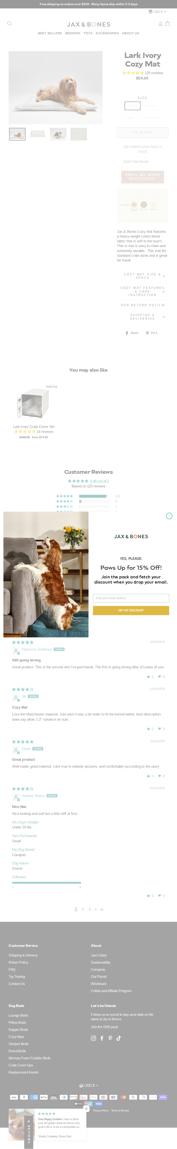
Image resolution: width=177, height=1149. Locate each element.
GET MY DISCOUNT (131, 610)
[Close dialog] (169, 516)
